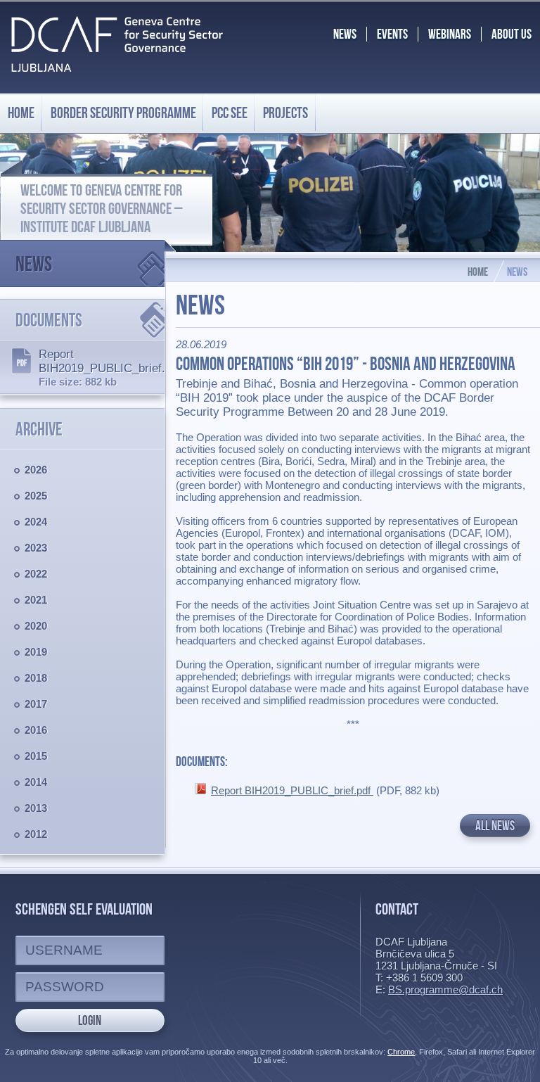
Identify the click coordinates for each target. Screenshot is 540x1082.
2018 (36, 678)
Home (21, 112)
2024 (36, 522)
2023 (36, 548)
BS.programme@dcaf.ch (445, 989)
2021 (36, 600)
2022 (36, 574)
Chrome (401, 1052)
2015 (36, 756)
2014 (36, 782)
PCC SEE (230, 112)
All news (495, 825)
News (33, 263)
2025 (36, 496)
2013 (36, 808)
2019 (36, 652)
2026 (36, 470)
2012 (36, 834)
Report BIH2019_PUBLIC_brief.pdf (292, 790)
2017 (36, 704)
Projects (285, 112)
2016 (36, 730)
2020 (36, 626)
